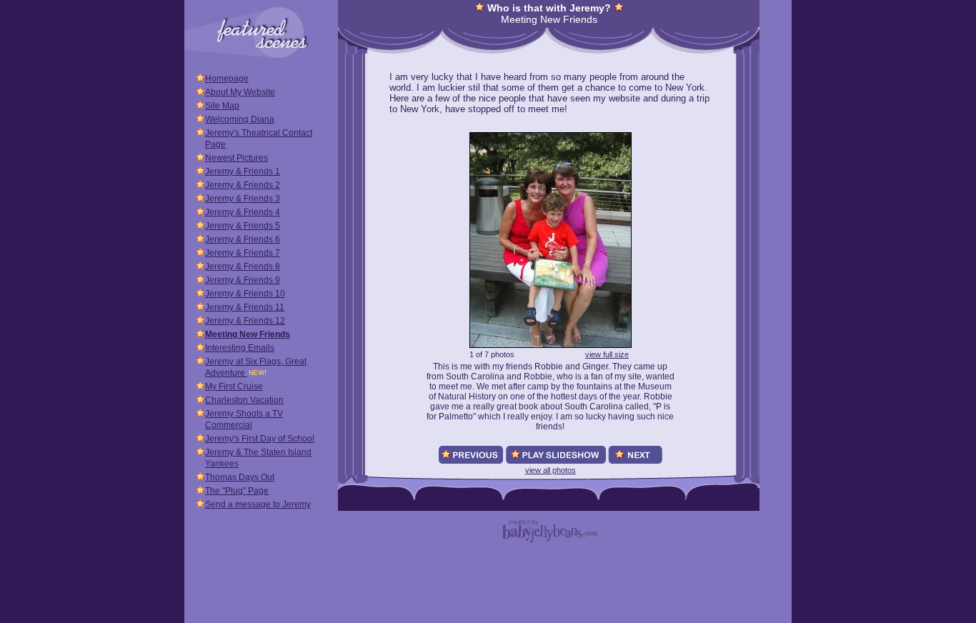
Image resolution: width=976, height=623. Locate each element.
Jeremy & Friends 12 (245, 321)
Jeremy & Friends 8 (242, 266)
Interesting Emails (239, 348)
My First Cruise (234, 387)
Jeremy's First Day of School (259, 439)
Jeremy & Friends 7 (242, 253)
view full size (607, 354)
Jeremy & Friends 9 (242, 280)
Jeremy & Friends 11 (244, 307)
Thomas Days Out (239, 477)
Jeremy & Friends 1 (242, 171)
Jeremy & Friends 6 (242, 239)
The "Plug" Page (237, 491)
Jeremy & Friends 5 (242, 226)
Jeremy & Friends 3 (242, 199)
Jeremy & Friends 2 (242, 185)
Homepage (227, 79)
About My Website (240, 92)
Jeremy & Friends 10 (245, 294)
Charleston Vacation (244, 400)
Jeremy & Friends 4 (242, 212)
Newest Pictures (236, 158)
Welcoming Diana (239, 119)
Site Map (222, 106)
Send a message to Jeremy (258, 504)
